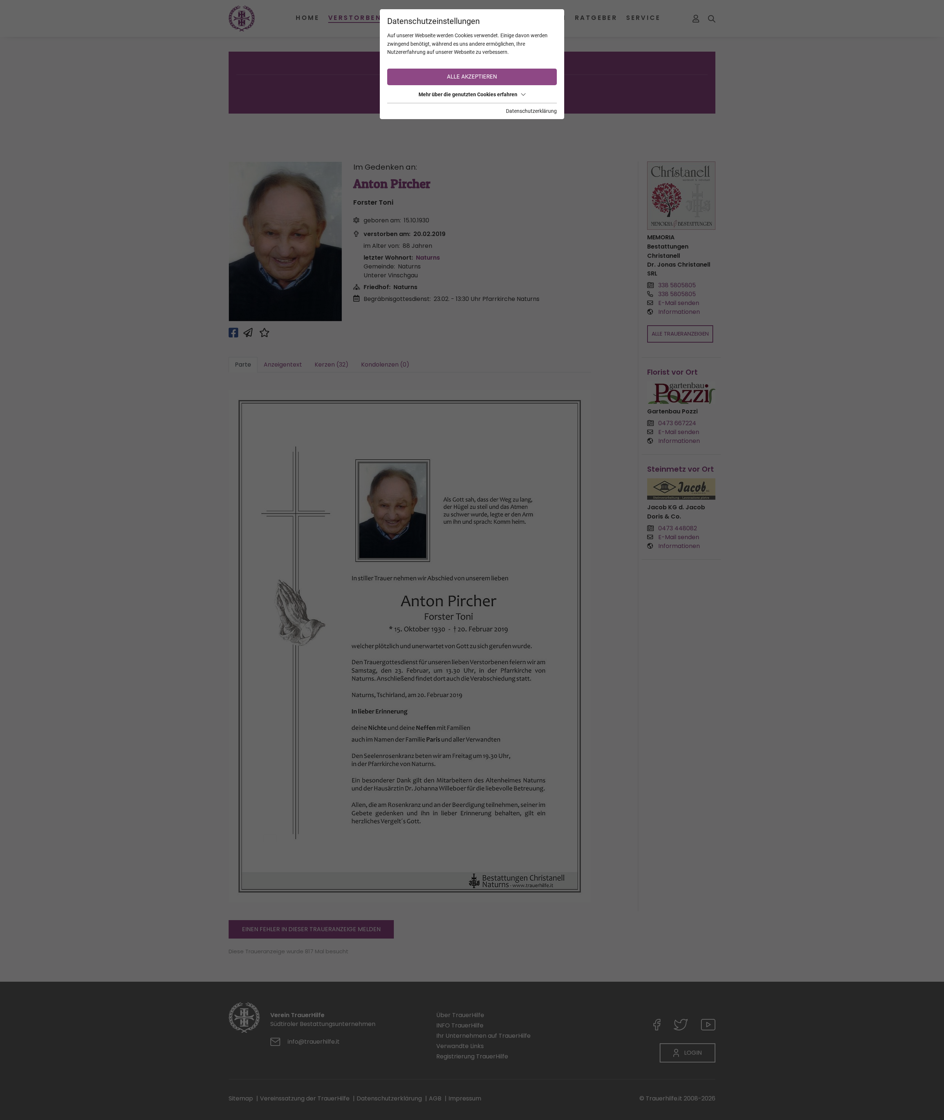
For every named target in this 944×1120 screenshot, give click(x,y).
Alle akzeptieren (472, 76)
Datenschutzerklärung (531, 111)
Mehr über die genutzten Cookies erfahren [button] (468, 94)
